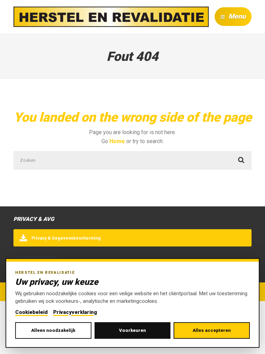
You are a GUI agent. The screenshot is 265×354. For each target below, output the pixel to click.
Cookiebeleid (31, 312)
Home (117, 141)
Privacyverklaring (75, 312)
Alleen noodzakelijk (53, 330)
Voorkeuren (132, 330)
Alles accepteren (212, 330)
